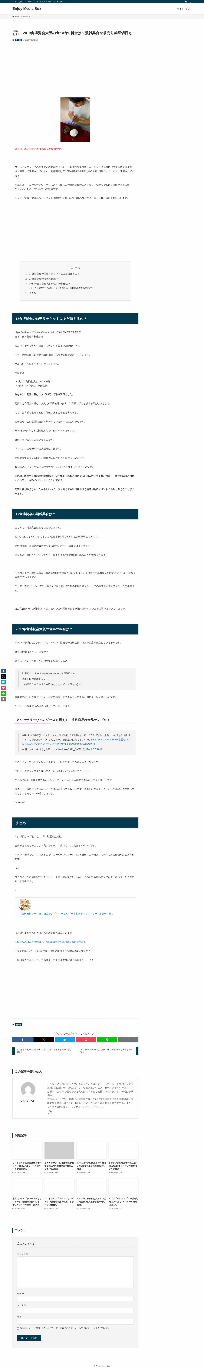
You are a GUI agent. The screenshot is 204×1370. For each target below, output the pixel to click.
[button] (22, 1039)
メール (21, 1305)
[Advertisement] (75, 67)
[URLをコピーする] (128, 1039)
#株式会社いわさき (35, 744)
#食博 (63, 744)
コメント (22, 1254)
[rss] (186, 1)
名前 (20, 1293)
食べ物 (18, 40)
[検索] (190, 1)
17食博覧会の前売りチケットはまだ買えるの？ (54, 273)
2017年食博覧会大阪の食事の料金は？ (49, 283)
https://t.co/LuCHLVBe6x (104, 739)
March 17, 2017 (94, 749)
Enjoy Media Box (26, 8)
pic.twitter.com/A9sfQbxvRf (81, 744)
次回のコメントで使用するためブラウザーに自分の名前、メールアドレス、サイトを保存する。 (65, 1328)
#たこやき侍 (52, 744)
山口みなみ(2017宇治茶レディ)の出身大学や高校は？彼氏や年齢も (50, 942)
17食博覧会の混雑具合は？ (43, 278)
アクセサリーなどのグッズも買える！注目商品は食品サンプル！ (64, 288)
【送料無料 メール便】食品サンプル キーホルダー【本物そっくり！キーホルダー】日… (66, 913)
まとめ (32, 292)
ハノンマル (28, 1100)
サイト (20, 1317)
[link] (50, 1112)
